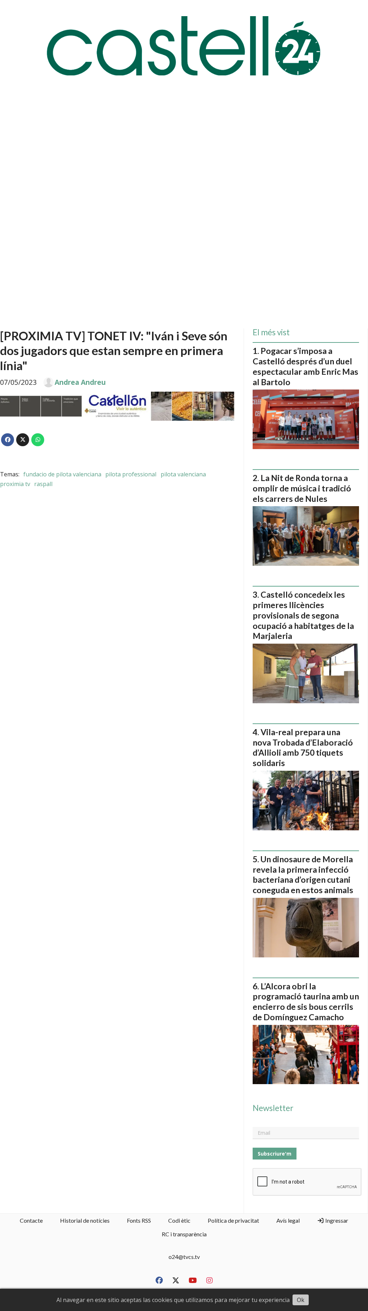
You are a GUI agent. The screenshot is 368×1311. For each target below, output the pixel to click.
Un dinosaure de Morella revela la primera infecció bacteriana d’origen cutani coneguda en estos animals (303, 874)
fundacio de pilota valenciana (62, 474)
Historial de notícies (85, 1220)
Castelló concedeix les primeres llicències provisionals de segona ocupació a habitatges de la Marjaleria (303, 615)
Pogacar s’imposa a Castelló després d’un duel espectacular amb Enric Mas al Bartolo (305, 366)
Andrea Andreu (80, 382)
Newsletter (273, 1108)
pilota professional (130, 474)
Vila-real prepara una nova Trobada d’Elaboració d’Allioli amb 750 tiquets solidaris (303, 747)
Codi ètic (179, 1220)
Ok (300, 1300)
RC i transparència (184, 1234)
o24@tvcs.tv (184, 1256)
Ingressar (336, 1220)
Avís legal (288, 1220)
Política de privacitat (233, 1220)
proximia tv (15, 484)
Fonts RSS (139, 1220)
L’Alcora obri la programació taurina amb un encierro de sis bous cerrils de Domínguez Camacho (306, 1001)
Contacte (31, 1220)
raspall (43, 484)
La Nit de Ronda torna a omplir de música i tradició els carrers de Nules (302, 488)
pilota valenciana (183, 474)
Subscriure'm (274, 1153)
